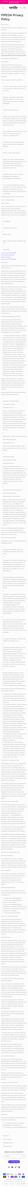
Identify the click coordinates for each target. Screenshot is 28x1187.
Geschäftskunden (7, 1146)
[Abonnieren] (22, 1156)
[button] (3, 7)
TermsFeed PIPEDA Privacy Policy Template (13, 55)
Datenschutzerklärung (9, 1181)
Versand (6, 1183)
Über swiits (6, 1136)
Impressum (11, 1183)
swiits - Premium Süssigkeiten (16, 1179)
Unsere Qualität (7, 1139)
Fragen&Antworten (8, 1143)
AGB (24, 1181)
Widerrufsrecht (18, 1181)
